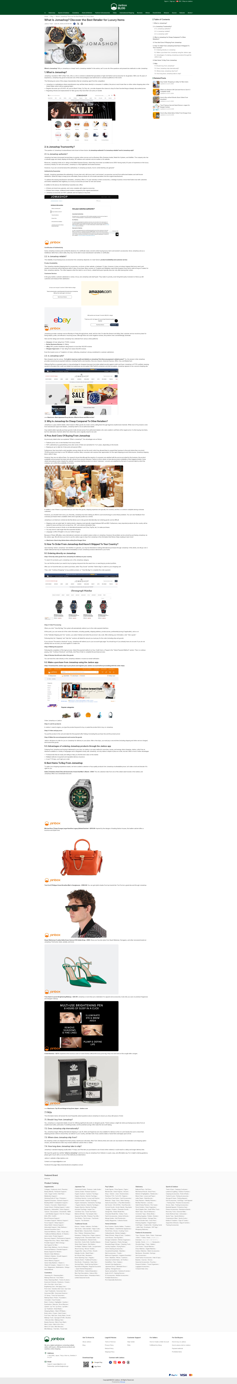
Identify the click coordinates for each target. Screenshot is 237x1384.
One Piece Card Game (112, 1198)
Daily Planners (140, 1200)
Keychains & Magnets (81, 1266)
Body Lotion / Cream (50, 1313)
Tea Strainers (85, 1220)
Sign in (166, 1)
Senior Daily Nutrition (50, 1263)
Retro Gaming (125, 1200)
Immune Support (58, 1225)
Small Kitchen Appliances (123, 1228)
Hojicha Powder (80, 1200)
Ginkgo (67, 1267)
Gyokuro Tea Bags (92, 1194)
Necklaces (139, 1253)
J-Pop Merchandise (124, 1202)
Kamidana (78, 1235)
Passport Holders (141, 1264)
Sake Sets (94, 1262)
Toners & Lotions (64, 1280)
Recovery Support (50, 1238)
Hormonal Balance (50, 1249)
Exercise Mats (181, 1211)
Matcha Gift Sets (80, 1214)
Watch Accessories (153, 1251)
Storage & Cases (171, 1198)
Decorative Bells (91, 1237)
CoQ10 (54, 1216)
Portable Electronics (111, 1277)
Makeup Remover (49, 1277)
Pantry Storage (122, 1242)
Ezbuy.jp (122, 1382)
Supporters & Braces (172, 1223)
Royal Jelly (65, 1231)
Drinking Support (59, 1207)
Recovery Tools (171, 1211)
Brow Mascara (63, 1304)
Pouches (153, 1262)
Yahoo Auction (168, 13)
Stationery (139, 1187)
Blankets (112, 1257)
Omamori (96, 1231)
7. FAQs (155, 63)
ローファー (154, 1240)
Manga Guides (109, 1218)
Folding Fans (86, 1235)
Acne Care (58, 1284)
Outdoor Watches (141, 1251)
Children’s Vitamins (50, 1256)
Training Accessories (181, 1205)
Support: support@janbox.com (56, 1364)
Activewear (183, 1214)
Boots (143, 1242)
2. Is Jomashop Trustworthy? (162, 26)
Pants (152, 1235)
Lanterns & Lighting (171, 1191)
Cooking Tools (123, 1231)
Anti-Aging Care (61, 1286)
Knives (116, 1231)
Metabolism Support (50, 1196)
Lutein (67, 1207)
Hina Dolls (78, 1242)
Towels (119, 1253)
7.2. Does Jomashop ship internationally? (166, 68)
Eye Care (68, 1289)
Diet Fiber (61, 1194)
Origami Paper (151, 1223)
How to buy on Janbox (179, 1342)
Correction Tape (141, 1214)
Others (75, 13)
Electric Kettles (119, 1226)
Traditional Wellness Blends (52, 1234)
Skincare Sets (49, 1320)
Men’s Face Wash (60, 1322)
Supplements (49, 1187)
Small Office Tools (153, 1209)
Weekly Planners (150, 1200)
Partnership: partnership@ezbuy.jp (57, 1366)
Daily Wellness (62, 1227)
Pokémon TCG (109, 1196)
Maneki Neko (79, 1231)
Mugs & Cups (119, 1235)
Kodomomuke (124, 1194)
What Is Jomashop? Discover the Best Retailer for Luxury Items (75, 16)
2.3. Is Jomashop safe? (161, 34)
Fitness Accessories (172, 1209)
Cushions (124, 1257)
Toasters (127, 1226)
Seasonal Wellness (50, 1231)
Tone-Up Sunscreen (57, 1295)
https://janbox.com (62, 1158)
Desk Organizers (151, 1207)
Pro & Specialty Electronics (113, 1280)
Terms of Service (110, 1342)
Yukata (83, 1226)
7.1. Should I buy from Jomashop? (164, 66)
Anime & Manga (120, 13)
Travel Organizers (152, 1264)
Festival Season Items (81, 1275)
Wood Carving (79, 1248)
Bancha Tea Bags (91, 1207)
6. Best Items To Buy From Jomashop (165, 60)
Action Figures (118, 1191)
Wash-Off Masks (60, 1311)
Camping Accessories (172, 1194)
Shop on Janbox (187, 1)
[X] (78, 23)
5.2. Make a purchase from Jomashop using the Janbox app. (172, 52)
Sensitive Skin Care (58, 1289)
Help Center (131, 1342)
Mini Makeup (48, 1329)
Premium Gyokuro (90, 1191)
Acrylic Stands (120, 1207)
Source (101, 13)
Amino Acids (48, 1236)
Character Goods (123, 1209)
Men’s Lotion (48, 1324)
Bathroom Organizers (111, 1255)
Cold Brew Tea (79, 1211)
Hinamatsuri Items (94, 1275)
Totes (147, 1244)
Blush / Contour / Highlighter (53, 1302)
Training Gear (171, 1202)
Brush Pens (151, 1191)
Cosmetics (48, 1273)
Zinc (67, 1265)
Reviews (67, 13)
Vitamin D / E (61, 1265)
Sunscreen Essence (61, 1293)
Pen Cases (154, 1205)
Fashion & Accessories (143, 1233)
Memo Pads (139, 1196)
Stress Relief (48, 1225)
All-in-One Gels (49, 1284)
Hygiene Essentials (125, 1255)
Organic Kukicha (81, 1205)
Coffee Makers (109, 1228)
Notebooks (154, 1194)
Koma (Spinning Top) (81, 1257)
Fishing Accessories (182, 1196)
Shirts (138, 1237)
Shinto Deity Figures (81, 1244)
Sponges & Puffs (59, 1317)
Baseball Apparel (171, 1207)
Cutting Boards (109, 1233)
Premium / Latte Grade (94, 1189)
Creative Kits (147, 1225)
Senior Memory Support (51, 1260)
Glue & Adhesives (149, 1211)
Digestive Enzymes (50, 1200)
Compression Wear (172, 1218)
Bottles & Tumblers (171, 1220)
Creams (67, 1282)
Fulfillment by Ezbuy (156, 1345)
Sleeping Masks (49, 1311)
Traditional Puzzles (90, 1260)
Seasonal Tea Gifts (80, 1216)
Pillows (118, 1257)
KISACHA (47, 1178)
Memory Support (62, 1220)
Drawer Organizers (111, 1242)
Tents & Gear (170, 1189)
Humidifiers (108, 1262)
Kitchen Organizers (124, 1240)
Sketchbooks (148, 1198)
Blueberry (47, 1209)
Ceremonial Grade (80, 1189)
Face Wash (60, 1277)
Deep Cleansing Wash (51, 1280)
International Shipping (54, 13)
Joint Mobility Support (52, 1214)
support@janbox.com (59, 1161)
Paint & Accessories (111, 1216)
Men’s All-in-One (58, 1324)
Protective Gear (182, 1207)
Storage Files (152, 1218)
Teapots (77, 1220)
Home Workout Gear (172, 1214)
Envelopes (147, 1227)
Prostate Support (49, 1243)
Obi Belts (94, 1226)
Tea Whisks (78, 1218)
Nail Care (54, 1315)
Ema (76, 1233)
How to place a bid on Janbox (181, 1345)
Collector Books (122, 1220)
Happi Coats (96, 1228)
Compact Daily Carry (142, 1269)
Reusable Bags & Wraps (112, 1244)
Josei (117, 1194)
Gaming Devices (119, 1273)
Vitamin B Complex (50, 1265)
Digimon (124, 1196)
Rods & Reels (184, 1194)
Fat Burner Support (60, 1191)
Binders (155, 1216)
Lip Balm (64, 1306)
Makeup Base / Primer (51, 1297)
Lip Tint (52, 1306)
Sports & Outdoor (172, 1187)
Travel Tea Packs (90, 1211)
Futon (107, 1257)
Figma (126, 1189)
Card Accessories (125, 1198)
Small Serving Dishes (91, 1264)
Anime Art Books (123, 1216)
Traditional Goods (81, 1224)
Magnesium (51, 1267)
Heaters (119, 1262)
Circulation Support (50, 1220)
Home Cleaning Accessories (113, 1248)
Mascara (55, 1304)
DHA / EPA (47, 1216)
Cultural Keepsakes (91, 1271)
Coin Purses (139, 1246)
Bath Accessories (110, 1253)
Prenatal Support (62, 1249)
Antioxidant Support (50, 1227)
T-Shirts (143, 1237)
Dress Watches (140, 1248)
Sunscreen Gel (61, 1291)
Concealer (47, 1300)
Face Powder (56, 1300)
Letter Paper (139, 1198)
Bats (172, 1205)
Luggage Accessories (142, 1266)
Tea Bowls (95, 1218)
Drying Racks (121, 1246)
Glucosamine (54, 1211)
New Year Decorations (82, 1273)
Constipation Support (60, 1202)
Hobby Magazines (110, 1220)
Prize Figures (119, 1189)
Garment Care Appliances (113, 1264)
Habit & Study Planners (142, 1205)
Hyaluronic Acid (56, 1189)
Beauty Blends (48, 1191)
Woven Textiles (89, 1248)
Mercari (144, 13)
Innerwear (139, 1240)
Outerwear (158, 1235)
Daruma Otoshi (79, 1260)
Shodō (95, 1251)
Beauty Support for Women (52, 1251)
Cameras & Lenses (124, 1271)
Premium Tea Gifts (93, 1216)
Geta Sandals (87, 1228)
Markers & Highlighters (142, 1194)
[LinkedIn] (81, 23)
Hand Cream (62, 1313)
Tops (137, 1235)
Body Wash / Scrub (64, 1315)
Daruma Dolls (88, 1231)
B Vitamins (65, 1234)
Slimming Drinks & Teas (51, 1198)
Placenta (64, 1189)
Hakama (88, 1226)
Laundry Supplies (110, 1246)
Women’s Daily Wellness (51, 1254)
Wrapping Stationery (142, 1229)
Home (46, 16)
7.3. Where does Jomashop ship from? (166, 71)
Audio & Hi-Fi (109, 1273)
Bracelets (146, 1253)
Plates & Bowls (109, 1235)
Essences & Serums (50, 1282)
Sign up (172, 1)
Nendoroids (108, 1191)
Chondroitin (62, 1211)
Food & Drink (84, 13)
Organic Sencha (80, 1196)
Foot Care (47, 1315)
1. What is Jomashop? (160, 23)
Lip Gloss (58, 1306)
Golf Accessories (171, 1200)
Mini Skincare (59, 1326)
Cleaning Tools (125, 1244)
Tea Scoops (87, 1218)
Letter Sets (139, 1227)
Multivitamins (60, 1267)
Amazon (93, 13)
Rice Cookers (109, 1226)
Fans (114, 1262)
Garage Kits (108, 1211)
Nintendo (108, 1200)
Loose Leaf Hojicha (93, 1198)
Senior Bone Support (50, 1258)
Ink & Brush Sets (80, 1255)
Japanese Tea (80, 1187)
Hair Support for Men (50, 1245)
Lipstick (46, 1306)
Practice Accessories (182, 1202)
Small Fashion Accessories (144, 1257)
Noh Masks (91, 1244)
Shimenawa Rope (89, 1233)
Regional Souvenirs (95, 1266)
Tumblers (127, 1235)
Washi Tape (139, 1211)
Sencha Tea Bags (91, 1196)
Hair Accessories (141, 1255)
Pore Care (47, 1289)
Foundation (62, 1297)
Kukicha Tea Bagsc (93, 1205)
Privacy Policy (109, 1345)
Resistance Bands (184, 1209)
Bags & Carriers (184, 1223)
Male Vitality (64, 1240)
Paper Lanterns (95, 1235)
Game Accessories (111, 1202)
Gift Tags (154, 1227)
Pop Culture (109, 1187)
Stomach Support (62, 1200)
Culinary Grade (79, 1191)
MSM (69, 1211)
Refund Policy (109, 1348)
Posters (114, 1209)
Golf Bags (180, 1200)
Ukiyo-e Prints (87, 1251)
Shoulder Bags (140, 1244)
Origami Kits (78, 1251)
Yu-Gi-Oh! (118, 1196)
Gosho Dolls (85, 1242)
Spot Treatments (50, 1291)
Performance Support (63, 1238)
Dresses (142, 1235)
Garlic (59, 1231)
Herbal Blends (48, 1269)
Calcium (46, 1211)
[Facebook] (74, 23)
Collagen (47, 1189)
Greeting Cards (157, 1225)
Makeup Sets (59, 1320)
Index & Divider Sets (142, 1220)
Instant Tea (91, 1209)
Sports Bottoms (179, 1216)
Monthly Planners (141, 1202)
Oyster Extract (48, 1207)
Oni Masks (78, 1246)
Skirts (147, 1235)
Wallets (152, 1244)
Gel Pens (148, 1189)
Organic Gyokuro (80, 1194)
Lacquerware (97, 1246)
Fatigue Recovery (49, 1240)
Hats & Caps (156, 1257)
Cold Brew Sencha (80, 1198)
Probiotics (63, 1198)
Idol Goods (108, 1205)
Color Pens (152, 1220)
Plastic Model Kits (118, 1211)
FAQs (128, 1345)
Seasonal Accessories (142, 1262)
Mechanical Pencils (141, 1191)
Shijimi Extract (62, 1205)
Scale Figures (109, 1189)
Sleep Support (59, 1223)
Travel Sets (63, 1329)
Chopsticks (86, 1262)
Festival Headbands (81, 1240)
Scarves (144, 1260)
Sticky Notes (151, 1214)
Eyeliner (65, 1302)
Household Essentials (111, 1251)
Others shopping (155, 13)
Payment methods (177, 1348)
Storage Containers (111, 1240)
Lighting (107, 1269)
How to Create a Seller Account (159, 1342)
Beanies (138, 1260)
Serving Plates (79, 1264)
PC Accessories (110, 1275)
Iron (45, 1267)
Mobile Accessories (122, 1275)
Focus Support (48, 1223)
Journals (149, 1202)
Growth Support (62, 1256)
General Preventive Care (52, 1229)
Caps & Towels (183, 1220)
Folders (150, 1216)
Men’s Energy (60, 1243)
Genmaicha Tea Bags (94, 1202)
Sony (118, 1200)
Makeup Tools (48, 1317)
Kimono (77, 1226)
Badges (108, 1209)
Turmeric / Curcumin (50, 1205)
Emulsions (61, 1282)
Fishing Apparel (182, 1198)
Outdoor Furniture (184, 1191)
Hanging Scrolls (79, 1237)
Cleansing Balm (58, 1275)
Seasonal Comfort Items (112, 1260)
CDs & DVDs (117, 1205)
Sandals (138, 1242)
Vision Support (64, 1209)
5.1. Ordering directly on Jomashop (164, 50)
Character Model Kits (111, 1214)
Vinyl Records (126, 1205)
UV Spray (47, 1295)
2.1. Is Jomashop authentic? (162, 28)
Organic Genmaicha (81, 1202)
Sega (113, 1200)
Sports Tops (169, 1216)
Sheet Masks (58, 1309)
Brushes (68, 1317)
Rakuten (109, 13)
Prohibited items (177, 1352)
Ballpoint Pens (140, 1189)
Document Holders (141, 1218)
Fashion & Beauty (182, 13)
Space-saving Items (111, 1271)
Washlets (122, 1251)
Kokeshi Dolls (92, 1240)
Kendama (88, 1255)
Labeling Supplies (141, 1216)
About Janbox (87, 1342)
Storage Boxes (115, 1269)
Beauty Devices (49, 1322)
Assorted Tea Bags (80, 1209)
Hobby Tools (123, 1214)
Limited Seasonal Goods (82, 1277)
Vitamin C (61, 1263)
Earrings (152, 1253)
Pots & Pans (108, 1231)
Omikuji (81, 1233)
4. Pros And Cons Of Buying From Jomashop (167, 42)
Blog (51, 16)
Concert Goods (110, 1207)
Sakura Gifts (93, 1273)
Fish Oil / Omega (65, 1214)
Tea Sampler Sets (91, 1214)
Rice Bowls (78, 1262)
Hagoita (91, 1257)
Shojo (107, 1194)
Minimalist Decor (122, 1266)
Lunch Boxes (109, 1237)
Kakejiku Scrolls (79, 1253)
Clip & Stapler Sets (141, 1209)
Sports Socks (183, 1218)
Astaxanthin (55, 1209)
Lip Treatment (48, 1309)
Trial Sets (56, 1329)
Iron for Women (63, 1247)
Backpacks (156, 1242)
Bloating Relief (48, 1202)
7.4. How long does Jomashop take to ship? (167, 73)
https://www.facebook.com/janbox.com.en (70, 1165)
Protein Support (58, 1236)
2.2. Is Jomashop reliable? (162, 31)
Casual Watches (149, 1246)
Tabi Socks (78, 1228)
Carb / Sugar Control (50, 1194)
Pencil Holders (140, 1207)
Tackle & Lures (170, 1196)
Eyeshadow (48, 1304)
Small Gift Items (79, 1271)
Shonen (125, 1191)
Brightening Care (49, 1286)
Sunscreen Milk (49, 1293)
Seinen (112, 1194)
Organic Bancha (80, 1207)
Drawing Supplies (141, 1223)
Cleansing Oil (48, 1275)
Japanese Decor (110, 1266)
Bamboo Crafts (86, 1246)
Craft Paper (139, 1225)
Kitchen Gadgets (120, 1233)
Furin (98, 1237)
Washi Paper (89, 1253)
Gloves (150, 1260)
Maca (58, 1240)
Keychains (129, 1207)
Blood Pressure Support (51, 1218)
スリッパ (148, 1242)
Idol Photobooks (120, 1218)
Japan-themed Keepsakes (84, 1269)
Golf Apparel (188, 1200)
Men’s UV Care (49, 1326)
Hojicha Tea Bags (91, 1200)
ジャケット (154, 1237)
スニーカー (146, 1240)
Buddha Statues (95, 1242)
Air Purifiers (124, 1260)
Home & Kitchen (110, 1224)
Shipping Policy (109, 1352)
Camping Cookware (181, 1189)
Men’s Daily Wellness (50, 1247)
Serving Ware (118, 1237)
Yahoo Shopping (133, 13)
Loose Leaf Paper (149, 1196)
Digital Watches (150, 1248)
